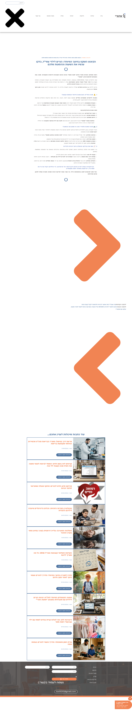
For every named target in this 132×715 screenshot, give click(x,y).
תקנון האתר (92, 682)
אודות (92, 16)
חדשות (82, 16)
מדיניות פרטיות (91, 679)
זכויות (71, 16)
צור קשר (37, 16)
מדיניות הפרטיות (60, 677)
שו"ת (62, 16)
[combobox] (14, 3)
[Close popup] (130, 699)
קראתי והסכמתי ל (65, 677)
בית (102, 16)
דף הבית (88, 57)
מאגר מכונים (50, 16)
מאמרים (83, 57)
